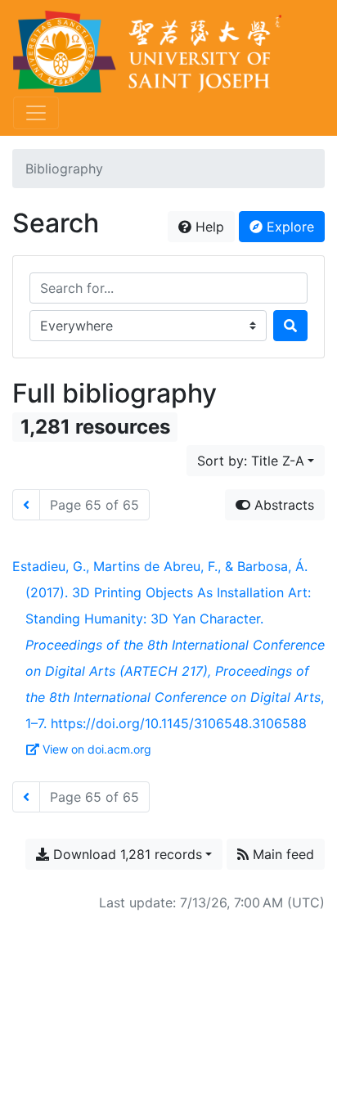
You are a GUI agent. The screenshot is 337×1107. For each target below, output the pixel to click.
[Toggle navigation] (36, 113)
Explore (288, 226)
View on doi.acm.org (97, 749)
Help (207, 226)
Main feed (281, 854)
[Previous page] (26, 504)
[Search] (290, 325)
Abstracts (282, 505)
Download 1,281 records (125, 854)
